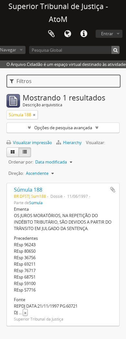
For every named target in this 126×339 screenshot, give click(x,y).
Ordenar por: (20, 162)
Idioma (67, 34)
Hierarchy (72, 142)
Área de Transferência (51, 34)
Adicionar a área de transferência (113, 189)
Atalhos (84, 34)
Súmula (36, 202)
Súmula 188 (28, 189)
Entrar (107, 34)
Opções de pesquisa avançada (63, 128)
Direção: (16, 173)
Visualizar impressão (32, 142)
